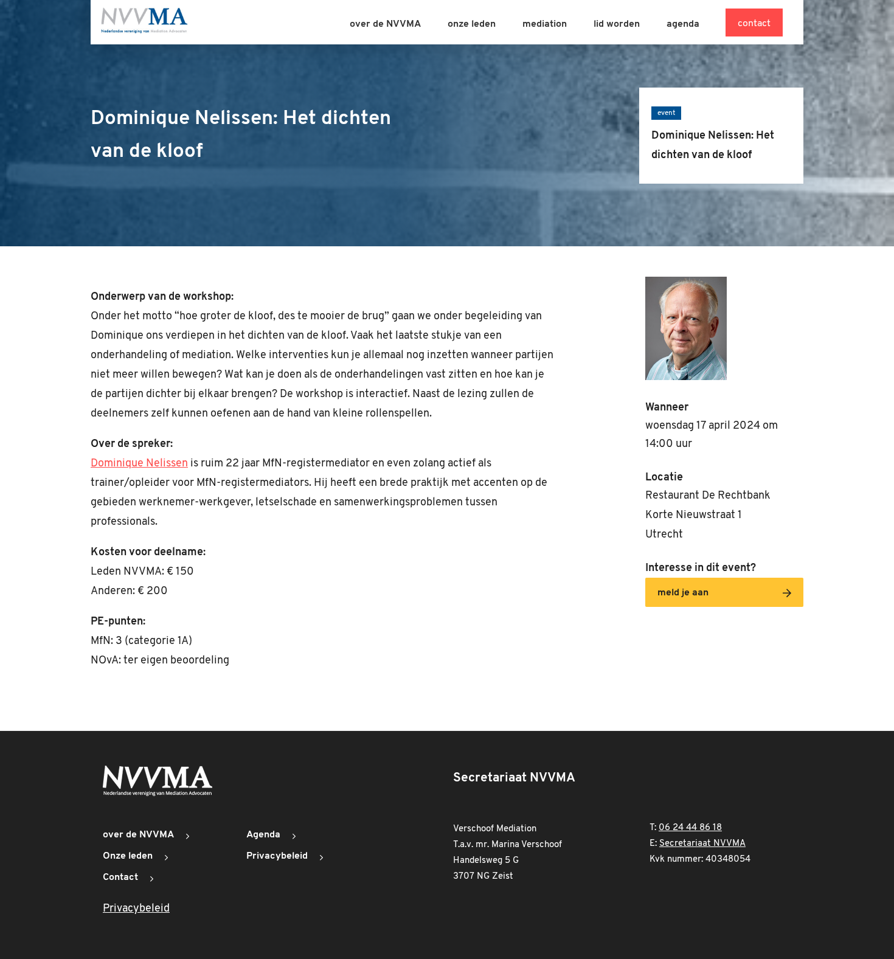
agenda (683, 24)
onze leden (472, 24)
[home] (144, 22)
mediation (544, 24)
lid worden (617, 24)
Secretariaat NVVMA (702, 843)
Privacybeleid (277, 856)
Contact (120, 877)
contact (754, 24)
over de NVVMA (385, 24)
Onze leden (128, 856)
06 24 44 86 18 (690, 828)
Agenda (263, 835)
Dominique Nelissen (139, 464)
